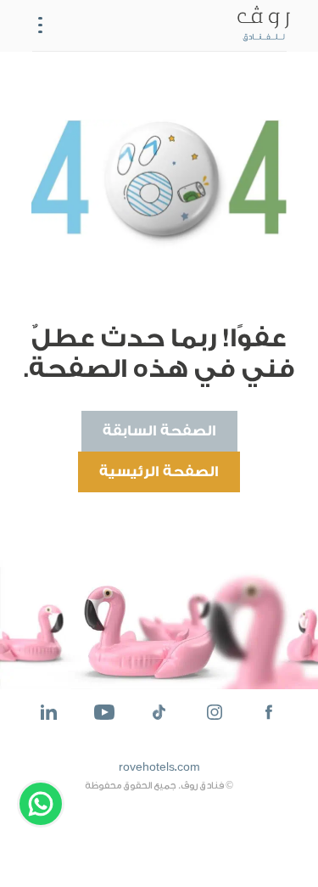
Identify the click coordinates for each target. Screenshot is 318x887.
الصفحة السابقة (159, 431)
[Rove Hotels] (260, 25)
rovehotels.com (159, 767)
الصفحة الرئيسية (159, 471)
